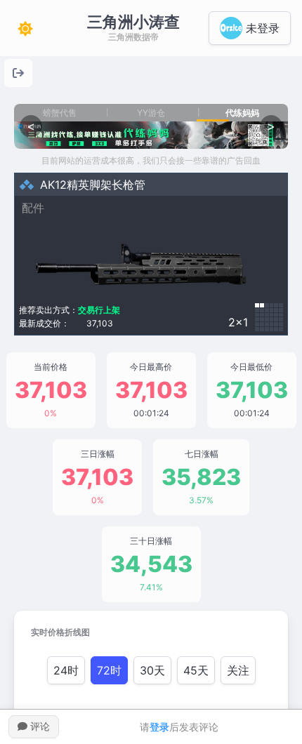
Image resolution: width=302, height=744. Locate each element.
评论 (38, 726)
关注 (238, 670)
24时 (66, 670)
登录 (159, 727)
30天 (152, 670)
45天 (196, 670)
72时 (109, 670)
